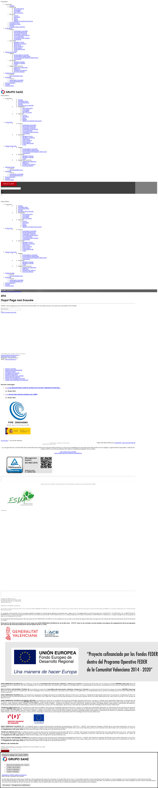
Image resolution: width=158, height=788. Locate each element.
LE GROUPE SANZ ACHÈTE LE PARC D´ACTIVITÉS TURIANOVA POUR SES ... (35, 388)
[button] (5, 95)
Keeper (16, 20)
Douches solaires (19, 71)
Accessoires (17, 39)
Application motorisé (20, 34)
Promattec (17, 11)
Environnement (10, 83)
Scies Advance (18, 46)
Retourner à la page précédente (11, 291)
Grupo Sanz (4, 440)
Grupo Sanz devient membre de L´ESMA (23, 394)
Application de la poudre (21, 35)
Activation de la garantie (17, 27)
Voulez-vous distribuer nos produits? (16, 380)
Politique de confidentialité (13, 370)
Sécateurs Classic (19, 62)
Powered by (14, 775)
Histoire (11, 6)
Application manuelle (21, 31)
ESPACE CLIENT (8, 184)
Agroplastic (17, 10)
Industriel (8, 77)
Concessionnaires (15, 24)
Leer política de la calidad (68, 452)
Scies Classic (18, 48)
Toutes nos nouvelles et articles (15, 378)
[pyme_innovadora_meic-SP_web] (18, 434)
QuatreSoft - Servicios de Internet (124, 442)
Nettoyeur (17, 69)
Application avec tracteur (22, 38)
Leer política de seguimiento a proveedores (68, 453)
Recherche (5, 751)
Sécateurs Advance (20, 43)
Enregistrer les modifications (21, 785)
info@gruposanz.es (10, 359)
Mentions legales (10, 369)
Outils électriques (19, 49)
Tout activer (6, 785)
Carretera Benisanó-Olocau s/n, (10, 355)
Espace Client (9, 85)
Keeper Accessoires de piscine (23, 21)
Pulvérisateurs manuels (21, 55)
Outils (16, 50)
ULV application (19, 36)
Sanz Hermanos (19, 8)
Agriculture (8, 28)
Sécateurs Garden (19, 63)
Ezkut (15, 18)
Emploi (11, 25)
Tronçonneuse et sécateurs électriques (26, 57)
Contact (7, 84)
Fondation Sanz (14, 22)
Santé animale (9, 73)
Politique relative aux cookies (14, 376)
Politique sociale (10, 371)
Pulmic (16, 15)
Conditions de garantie (12, 373)
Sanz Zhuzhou (18, 13)
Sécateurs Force (19, 42)
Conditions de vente (11, 374)
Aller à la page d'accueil (8, 312)
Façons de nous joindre (12, 377)
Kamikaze (17, 17)
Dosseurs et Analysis (20, 70)
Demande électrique (20, 32)
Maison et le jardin (11, 52)
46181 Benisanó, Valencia (8, 356)
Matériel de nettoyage (21, 67)
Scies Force (17, 45)
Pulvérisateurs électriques (22, 56)
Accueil (3, 290)
